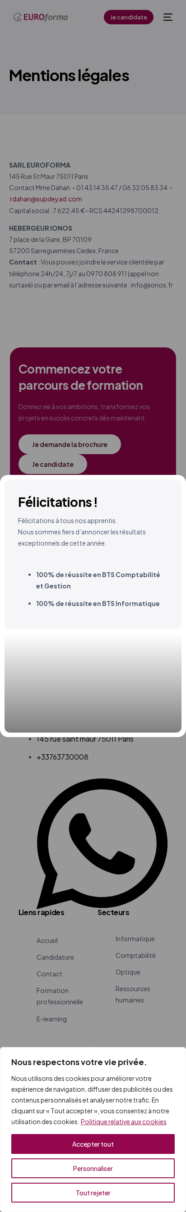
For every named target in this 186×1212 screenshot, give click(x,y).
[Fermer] (176, 1054)
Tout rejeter (93, 1193)
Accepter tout (93, 1144)
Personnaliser (93, 1168)
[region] (93, 1129)
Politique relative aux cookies (124, 1121)
